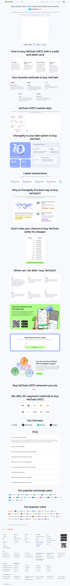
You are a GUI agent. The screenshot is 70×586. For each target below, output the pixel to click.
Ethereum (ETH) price (6, 576)
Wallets (37, 540)
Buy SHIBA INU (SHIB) (61, 553)
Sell (3, 540)
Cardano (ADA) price (50, 576)
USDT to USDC (38, 567)
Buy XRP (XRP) (16, 553)
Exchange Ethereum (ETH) (7, 567)
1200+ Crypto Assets (16, 524)
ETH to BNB (27, 569)
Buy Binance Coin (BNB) (29, 556)
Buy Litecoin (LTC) (6, 556)
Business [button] (22, 1)
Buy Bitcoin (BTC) (6, 553)
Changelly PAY (39, 542)
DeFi (4, 544)
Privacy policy (49, 538)
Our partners (16, 542)
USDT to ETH (38, 571)
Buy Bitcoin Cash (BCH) (50, 557)
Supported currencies (17, 538)
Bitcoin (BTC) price (17, 576)
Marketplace (5, 542)
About (15, 536)
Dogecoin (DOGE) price (29, 579)
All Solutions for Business (40, 536)
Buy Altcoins (60, 556)
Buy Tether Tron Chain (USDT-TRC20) (39, 557)
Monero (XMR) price (6, 578)
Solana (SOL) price (39, 578)
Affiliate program (38, 544)
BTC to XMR (16, 569)
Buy (3, 538)
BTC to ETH (16, 567)
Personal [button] (16, 1)
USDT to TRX (38, 569)
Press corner (16, 540)
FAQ (25, 536)
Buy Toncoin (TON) (28, 555)
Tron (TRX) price (49, 578)
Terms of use (49, 536)
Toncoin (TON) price (61, 576)
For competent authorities (51, 540)
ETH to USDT (27, 567)
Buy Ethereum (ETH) (6, 555)
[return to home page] (9, 2)
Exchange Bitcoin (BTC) (7, 565)
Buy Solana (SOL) (17, 556)
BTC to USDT (16, 565)
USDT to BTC (38, 565)
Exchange (4, 536)
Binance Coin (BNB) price (40, 576)
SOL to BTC (48, 567)
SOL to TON (49, 565)
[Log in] (64, 2)
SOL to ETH (48, 569)
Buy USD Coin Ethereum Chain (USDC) (51, 554)
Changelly (10, 524)
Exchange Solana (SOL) (7, 569)
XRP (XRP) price (16, 578)
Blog (25, 540)
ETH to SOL (27, 571)
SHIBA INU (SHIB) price (61, 578)
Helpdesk (26, 538)
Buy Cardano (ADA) (50, 556)
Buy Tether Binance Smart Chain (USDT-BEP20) (40, 559)
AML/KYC (48, 544)
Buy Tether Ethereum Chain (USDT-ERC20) (40, 554)
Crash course (27, 542)
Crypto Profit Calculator (7, 547)
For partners (49, 542)
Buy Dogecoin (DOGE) (61, 555)
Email (26, 343)
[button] (44, 2)
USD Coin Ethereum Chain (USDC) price (29, 577)
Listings (37, 538)
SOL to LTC (48, 571)
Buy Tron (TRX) (27, 553)
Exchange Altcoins (6, 571)
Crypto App (5, 545)
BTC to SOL (16, 571)
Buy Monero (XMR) (17, 555)
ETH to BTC (27, 565)
